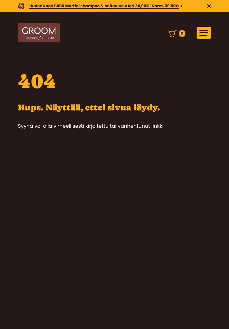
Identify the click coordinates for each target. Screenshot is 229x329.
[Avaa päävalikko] (204, 33)
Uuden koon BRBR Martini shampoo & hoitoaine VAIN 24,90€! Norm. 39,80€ (104, 6)
